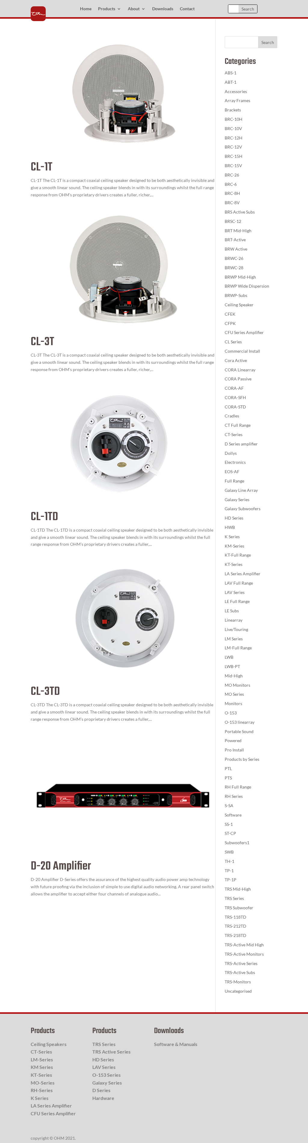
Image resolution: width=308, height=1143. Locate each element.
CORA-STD (235, 406)
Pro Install (234, 749)
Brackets (233, 109)
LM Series (234, 638)
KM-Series (234, 545)
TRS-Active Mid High (244, 944)
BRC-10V (233, 128)
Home (85, 9)
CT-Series (233, 434)
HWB (230, 527)
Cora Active (236, 360)
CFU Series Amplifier (244, 332)
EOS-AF (232, 471)
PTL (228, 768)
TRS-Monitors (238, 981)
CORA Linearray (240, 369)
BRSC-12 (233, 221)
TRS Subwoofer (239, 907)
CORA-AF (234, 388)
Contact (187, 9)
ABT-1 (230, 82)
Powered (233, 740)
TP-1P (230, 879)
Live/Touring (236, 629)
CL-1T (41, 167)
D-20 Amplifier (61, 866)
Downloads (162, 9)
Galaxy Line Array (241, 490)
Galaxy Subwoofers (242, 508)
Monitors (233, 703)
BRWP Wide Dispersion (247, 286)
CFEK (230, 314)
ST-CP (230, 833)
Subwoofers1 (237, 842)
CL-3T (42, 342)
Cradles (232, 415)
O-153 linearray (239, 722)
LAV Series (235, 592)
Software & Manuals (175, 1044)
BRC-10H (233, 119)
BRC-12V (233, 146)
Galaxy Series (237, 499)
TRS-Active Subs (240, 972)
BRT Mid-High (238, 230)
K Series (232, 536)
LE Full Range (237, 601)
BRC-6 (231, 184)
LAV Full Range (239, 583)
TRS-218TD (235, 935)
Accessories (236, 91)
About (134, 9)
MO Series (234, 694)
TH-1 (229, 861)
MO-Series (42, 1082)
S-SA (229, 805)
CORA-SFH (235, 397)
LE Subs (232, 610)
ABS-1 (230, 72)
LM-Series (42, 1059)
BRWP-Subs (236, 295)
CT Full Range (238, 425)
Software (233, 814)
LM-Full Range (238, 647)
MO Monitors (237, 685)
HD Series (234, 517)
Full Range (234, 480)
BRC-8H (232, 193)
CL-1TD (44, 517)
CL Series (233, 341)
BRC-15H (233, 156)
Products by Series (242, 759)
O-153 (231, 712)
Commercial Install (242, 351)
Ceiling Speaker (239, 304)
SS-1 (229, 824)
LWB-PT (232, 666)
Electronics (235, 462)
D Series (101, 1090)
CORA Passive (238, 378)
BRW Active (236, 248)
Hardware (103, 1098)
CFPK (230, 323)
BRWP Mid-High (240, 277)
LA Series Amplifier (242, 573)
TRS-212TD (235, 926)
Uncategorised (238, 991)
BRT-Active (235, 239)
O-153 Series (106, 1075)
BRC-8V (232, 202)
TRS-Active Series (241, 963)
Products (106, 9)
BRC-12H (233, 137)
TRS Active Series (111, 1051)
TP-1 (229, 870)
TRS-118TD (235, 917)
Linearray (233, 620)
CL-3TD (45, 691)
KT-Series (233, 564)
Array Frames (237, 100)
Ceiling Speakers (48, 1044)
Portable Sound (239, 731)
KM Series (42, 1067)
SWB (229, 851)
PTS (228, 777)
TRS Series (234, 898)
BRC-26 (232, 174)
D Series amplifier (241, 443)
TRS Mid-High (238, 889)
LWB (229, 657)
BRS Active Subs (240, 211)
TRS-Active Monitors (244, 954)
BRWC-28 (234, 267)
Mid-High (234, 675)
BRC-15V (233, 165)
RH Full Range (238, 786)
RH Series (234, 796)
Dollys (231, 453)
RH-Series (42, 1090)
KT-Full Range (238, 554)
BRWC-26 (234, 258)
